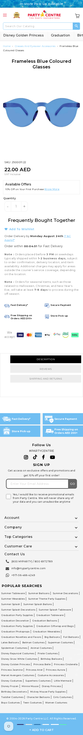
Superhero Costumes (38, 680)
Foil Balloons (71, 637)
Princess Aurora (55, 669)
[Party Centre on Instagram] (26, 457)
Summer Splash (10, 604)
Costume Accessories (51, 675)
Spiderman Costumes (14, 648)
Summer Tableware (13, 593)
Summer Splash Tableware (55, 609)
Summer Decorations (65, 593)
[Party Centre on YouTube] (52, 457)
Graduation (60, 35)
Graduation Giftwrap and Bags (55, 626)
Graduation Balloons (44, 620)
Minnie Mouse (30, 686)
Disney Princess (51, 686)
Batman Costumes (33, 642)
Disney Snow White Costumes (19, 658)
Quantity (9, 198)
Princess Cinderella (66, 664)
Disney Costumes (11, 680)
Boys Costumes (10, 702)
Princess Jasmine (12, 669)
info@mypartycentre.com (28, 568)
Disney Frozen (10, 686)
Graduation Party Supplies (17, 615)
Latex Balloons (10, 642)
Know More (52, 189)
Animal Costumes (41, 648)
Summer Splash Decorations (18, 609)
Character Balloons (38, 697)
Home (6, 46)
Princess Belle (42, 664)
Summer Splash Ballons (37, 604)
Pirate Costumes (48, 653)
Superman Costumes (60, 642)
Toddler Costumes (12, 697)
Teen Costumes (32, 702)
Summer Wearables (13, 598)
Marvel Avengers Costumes (17, 675)
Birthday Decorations (14, 691)
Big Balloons (52, 637)
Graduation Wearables (46, 631)
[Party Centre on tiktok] (35, 458)
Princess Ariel (34, 669)
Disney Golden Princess (23, 35)
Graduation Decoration (15, 620)
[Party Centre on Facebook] (43, 457)
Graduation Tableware (49, 615)
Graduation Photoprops (15, 631)
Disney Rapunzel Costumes (17, 653)
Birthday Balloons (51, 658)
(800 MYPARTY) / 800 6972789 (32, 561)
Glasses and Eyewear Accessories (35, 46)
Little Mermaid (63, 680)
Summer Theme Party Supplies (46, 598)
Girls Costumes (62, 697)
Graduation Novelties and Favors (21, 637)
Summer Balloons (39, 593)
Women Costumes (56, 702)
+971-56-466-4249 (23, 575)
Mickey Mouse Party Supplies (48, 691)
